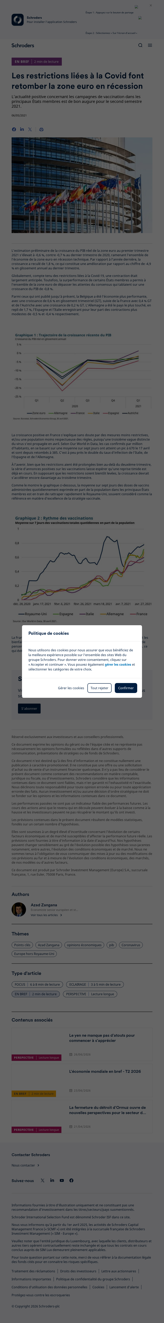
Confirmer (126, 688)
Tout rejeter (99, 688)
